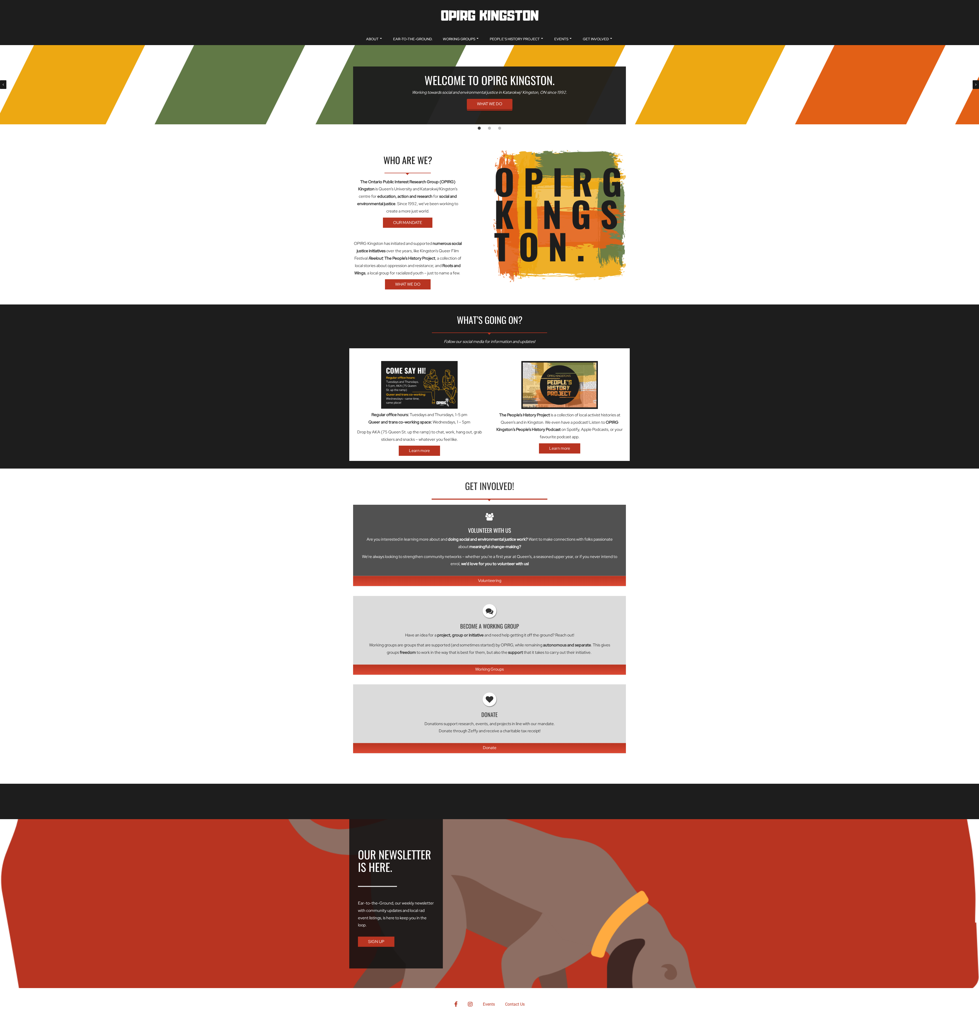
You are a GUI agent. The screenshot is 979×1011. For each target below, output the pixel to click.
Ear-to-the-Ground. (413, 39)
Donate (489, 747)
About (372, 39)
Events (561, 39)
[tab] (479, 127)
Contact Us (515, 1004)
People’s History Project (515, 39)
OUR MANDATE (407, 222)
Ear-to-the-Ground (375, 902)
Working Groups (459, 39)
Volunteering (489, 580)
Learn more (419, 450)
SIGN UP (376, 941)
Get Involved (596, 39)
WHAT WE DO (489, 104)
